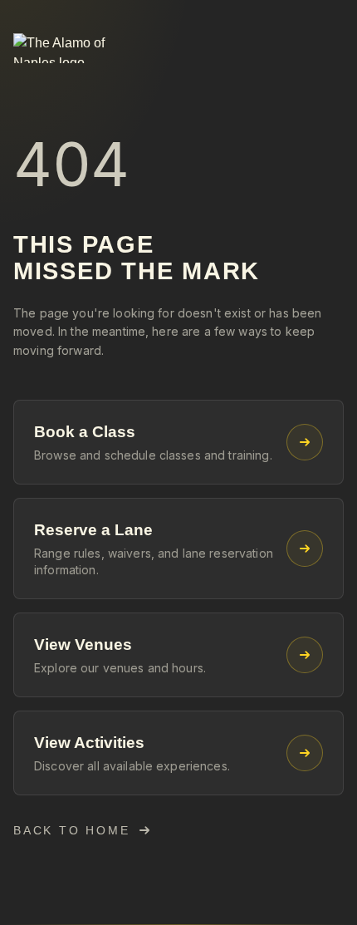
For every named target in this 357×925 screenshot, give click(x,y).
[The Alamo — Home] (79, 48)
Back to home (71, 830)
